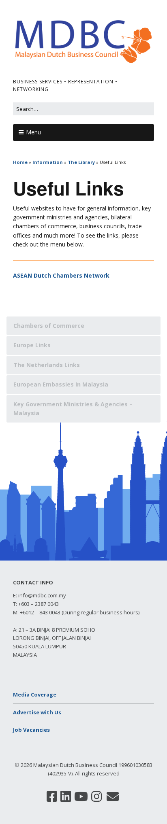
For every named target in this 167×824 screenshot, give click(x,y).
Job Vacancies (31, 729)
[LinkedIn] (65, 796)
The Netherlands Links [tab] (46, 365)
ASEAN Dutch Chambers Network (61, 275)
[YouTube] (81, 796)
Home (20, 162)
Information (47, 162)
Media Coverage (34, 694)
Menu (33, 132)
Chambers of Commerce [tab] (48, 325)
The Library (81, 162)
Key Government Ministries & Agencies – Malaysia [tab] (73, 408)
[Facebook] (52, 796)
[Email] (112, 796)
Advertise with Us (37, 712)
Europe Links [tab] (32, 345)
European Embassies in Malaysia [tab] (60, 384)
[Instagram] (96, 796)
